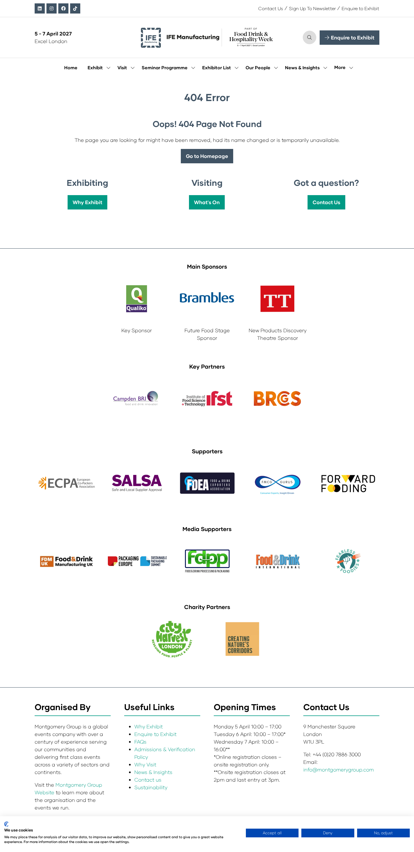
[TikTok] (75, 8)
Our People (258, 67)
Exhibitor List (216, 67)
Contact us (147, 780)
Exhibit (95, 67)
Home (70, 67)
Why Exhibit (148, 726)
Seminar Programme (165, 67)
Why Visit (145, 764)
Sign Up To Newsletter (312, 8)
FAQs (140, 742)
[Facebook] (63, 8)
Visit (122, 67)
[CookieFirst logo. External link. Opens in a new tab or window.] (6, 824)
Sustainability (150, 787)
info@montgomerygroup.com (338, 769)
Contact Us (270, 8)
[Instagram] (51, 8)
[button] (309, 37)
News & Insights (302, 67)
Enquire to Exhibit (360, 8)
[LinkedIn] (40, 8)
